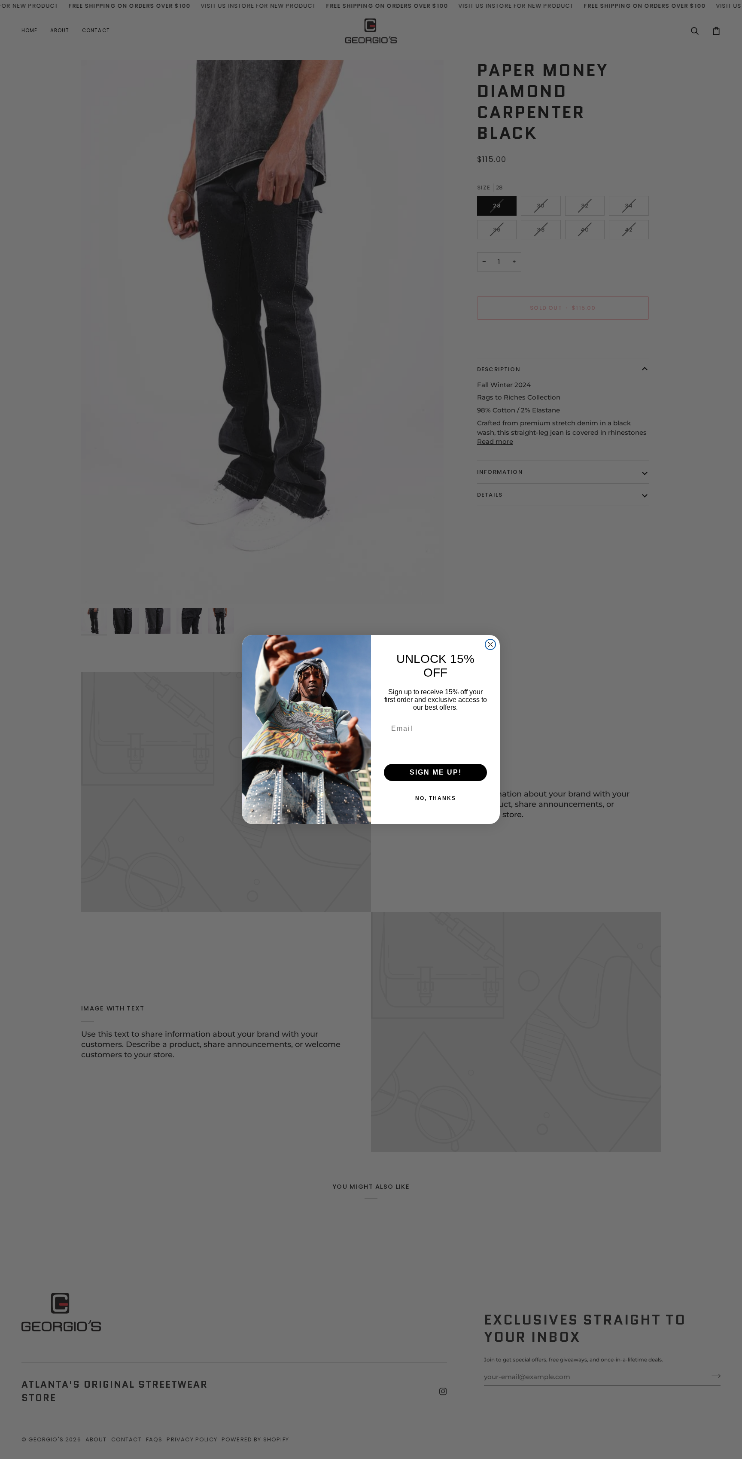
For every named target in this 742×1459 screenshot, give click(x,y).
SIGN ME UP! (436, 772)
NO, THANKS (435, 798)
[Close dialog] (490, 644)
